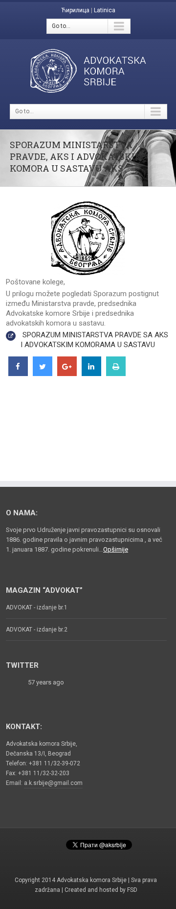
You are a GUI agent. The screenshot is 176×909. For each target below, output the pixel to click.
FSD (132, 889)
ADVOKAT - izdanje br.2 (36, 629)
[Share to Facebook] (18, 373)
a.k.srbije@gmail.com (53, 783)
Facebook (48, 843)
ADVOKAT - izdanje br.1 (36, 607)
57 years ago (46, 682)
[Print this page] (116, 373)
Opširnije (115, 549)
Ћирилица (75, 10)
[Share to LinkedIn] (91, 373)
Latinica (104, 10)
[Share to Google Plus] (67, 373)
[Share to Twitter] (42, 373)
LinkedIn (88, 857)
